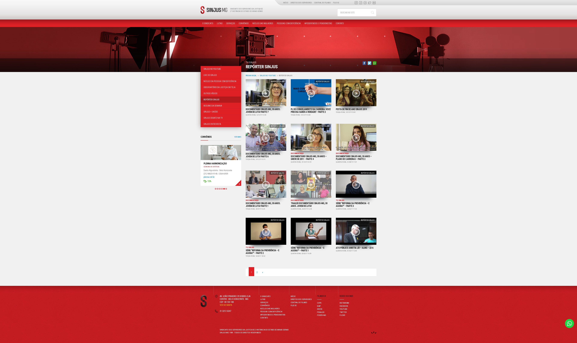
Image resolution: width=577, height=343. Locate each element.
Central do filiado (322, 2)
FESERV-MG (321, 315)
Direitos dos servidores (301, 2)
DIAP (319, 306)
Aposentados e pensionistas (318, 23)
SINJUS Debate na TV (213, 118)
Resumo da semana (213, 106)
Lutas (220, 23)
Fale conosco (569, 323)
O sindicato (207, 23)
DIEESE (319, 309)
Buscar (372, 12)
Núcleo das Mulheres (262, 23)
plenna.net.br (209, 177)
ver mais (237, 137)
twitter (369, 2)
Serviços (230, 23)
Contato (340, 23)
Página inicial (251, 76)
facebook (360, 2)
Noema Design (373, 332)
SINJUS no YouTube (268, 76)
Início (285, 2)
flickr (374, 2)
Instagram (356, 2)
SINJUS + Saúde (211, 112)
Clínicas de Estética (211, 167)
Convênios (244, 23)
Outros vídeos (210, 93)
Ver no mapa (226, 305)
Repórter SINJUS (277, 82)
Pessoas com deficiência (289, 23)
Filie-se (336, 2)
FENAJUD (320, 312)
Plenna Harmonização (215, 163)
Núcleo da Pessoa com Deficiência (220, 81)
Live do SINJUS (210, 75)
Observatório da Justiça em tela (219, 87)
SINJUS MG (214, 10)
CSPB (319, 303)
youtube (365, 2)
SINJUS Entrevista (212, 124)
